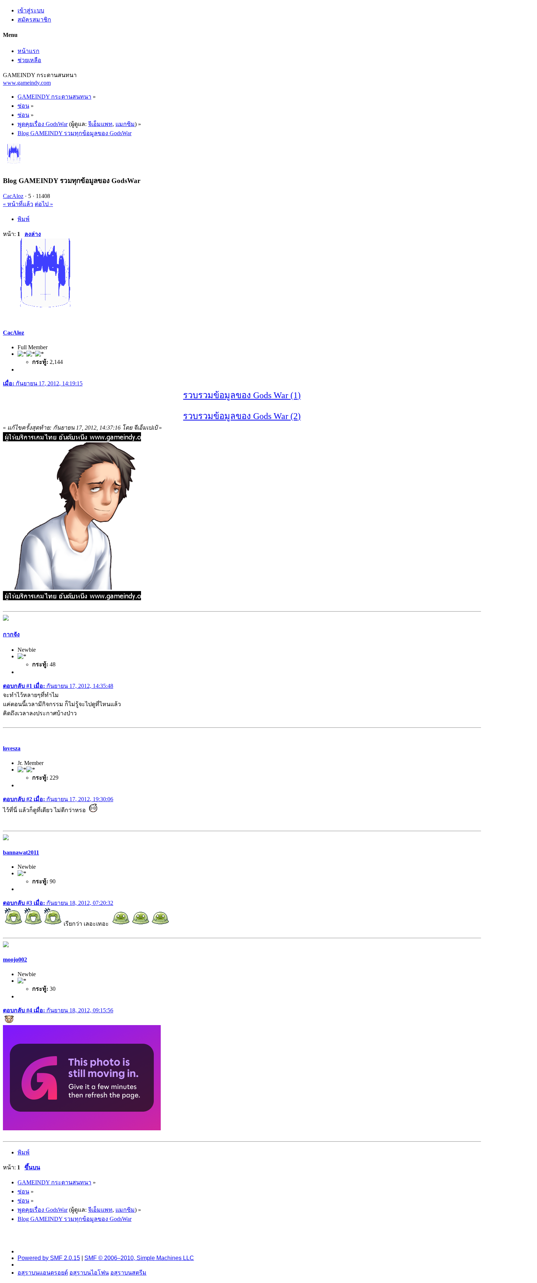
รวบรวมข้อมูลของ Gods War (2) (242, 416)
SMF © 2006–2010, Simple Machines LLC (139, 1258)
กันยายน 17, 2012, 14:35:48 (58, 686)
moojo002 (15, 959)
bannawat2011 (21, 852)
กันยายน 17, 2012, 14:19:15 (43, 383)
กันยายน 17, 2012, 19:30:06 (58, 799)
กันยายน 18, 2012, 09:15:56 (58, 1010)
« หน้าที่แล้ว (18, 204)
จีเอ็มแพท (100, 124)
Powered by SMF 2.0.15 (49, 1258)
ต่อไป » (44, 204)
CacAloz (13, 196)
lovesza (11, 748)
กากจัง (11, 634)
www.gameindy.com (27, 83)
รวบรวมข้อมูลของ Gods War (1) (242, 395)
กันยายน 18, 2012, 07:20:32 (58, 903)
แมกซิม (125, 124)
